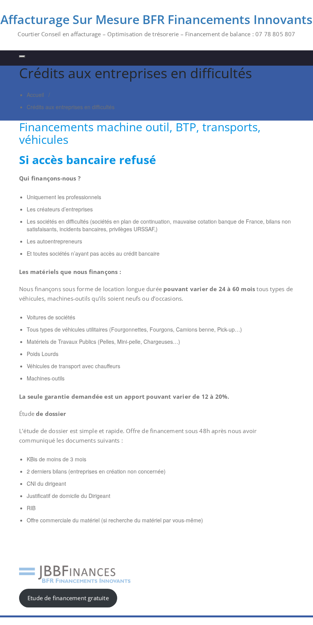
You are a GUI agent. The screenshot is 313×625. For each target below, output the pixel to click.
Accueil (35, 94)
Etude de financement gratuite (68, 598)
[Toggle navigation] (22, 56)
